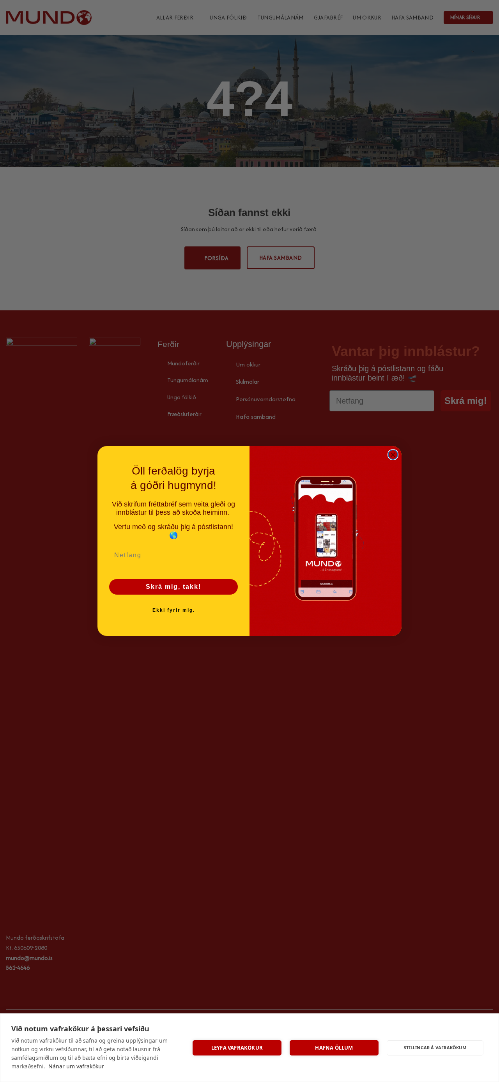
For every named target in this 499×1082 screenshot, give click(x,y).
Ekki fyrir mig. (173, 610)
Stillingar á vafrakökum (435, 1047)
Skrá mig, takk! (173, 586)
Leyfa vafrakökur (237, 1047)
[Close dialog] (393, 454)
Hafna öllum (334, 1047)
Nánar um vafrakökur (76, 1066)
